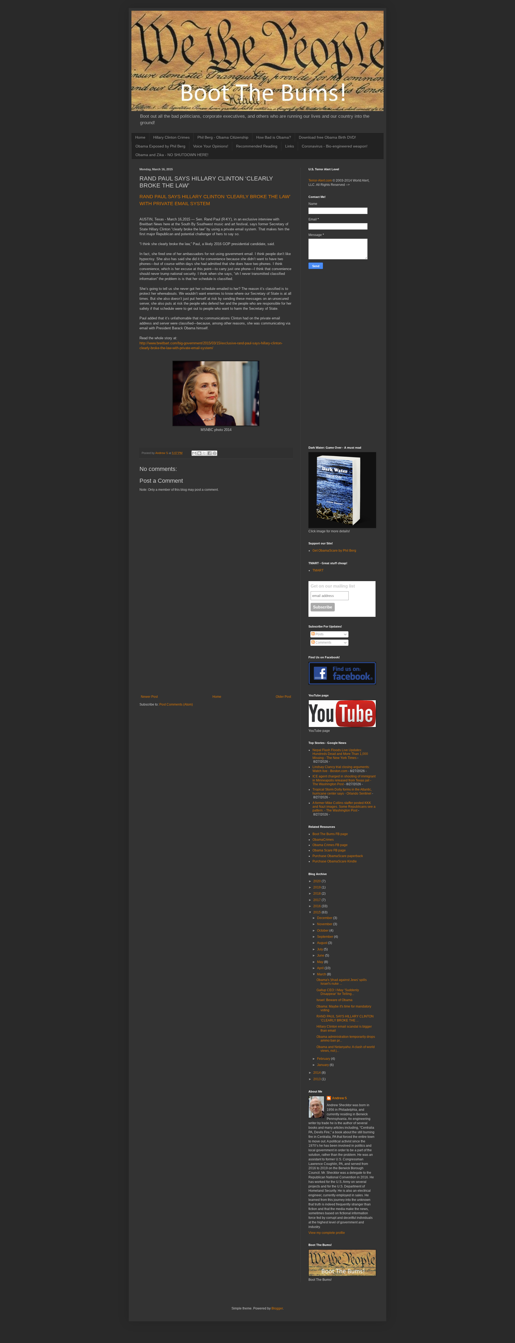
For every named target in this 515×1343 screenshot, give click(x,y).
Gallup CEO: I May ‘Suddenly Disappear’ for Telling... (338, 992)
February (324, 1059)
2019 (317, 887)
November (325, 924)
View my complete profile (326, 1233)
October (323, 930)
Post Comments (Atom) (176, 704)
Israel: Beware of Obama (334, 1000)
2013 (317, 1079)
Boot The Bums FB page (330, 834)
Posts (319, 634)
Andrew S (339, 1098)
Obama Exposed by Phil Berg (160, 146)
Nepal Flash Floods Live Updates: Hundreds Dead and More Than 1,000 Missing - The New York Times (340, 754)
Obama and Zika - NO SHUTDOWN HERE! (171, 155)
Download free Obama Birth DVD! (327, 137)
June (321, 955)
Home (140, 137)
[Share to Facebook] (209, 453)
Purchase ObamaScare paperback (337, 856)
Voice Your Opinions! (210, 146)
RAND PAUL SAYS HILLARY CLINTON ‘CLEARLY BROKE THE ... (345, 1018)
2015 (317, 912)
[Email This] (194, 453)
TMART (317, 570)
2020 (317, 881)
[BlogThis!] (199, 453)
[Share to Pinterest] (214, 453)
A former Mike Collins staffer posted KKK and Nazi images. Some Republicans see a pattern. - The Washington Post (344, 807)
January (323, 1065)
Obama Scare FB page (329, 850)
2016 (317, 906)
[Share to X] (204, 453)
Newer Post (149, 697)
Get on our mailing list (333, 586)
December (325, 918)
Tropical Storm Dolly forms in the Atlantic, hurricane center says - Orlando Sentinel (342, 791)
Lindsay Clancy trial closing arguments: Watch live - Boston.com (341, 769)
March (322, 974)
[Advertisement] (215, 650)
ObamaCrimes (323, 840)
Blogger (277, 1308)
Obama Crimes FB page (330, 845)
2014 (317, 1073)
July (320, 949)
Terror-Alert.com (320, 180)
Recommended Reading (256, 146)
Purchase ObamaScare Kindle (334, 861)
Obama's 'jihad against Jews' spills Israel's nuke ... (342, 982)
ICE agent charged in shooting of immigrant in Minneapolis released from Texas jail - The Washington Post (344, 780)
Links (289, 146)
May (320, 962)
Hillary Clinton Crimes (171, 137)
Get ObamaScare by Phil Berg (334, 550)
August (322, 943)
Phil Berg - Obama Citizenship (222, 137)
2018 (317, 893)
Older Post (283, 697)
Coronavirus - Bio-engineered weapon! (334, 146)
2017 (317, 900)
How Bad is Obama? (273, 137)
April (321, 968)
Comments (323, 642)
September (325, 937)
